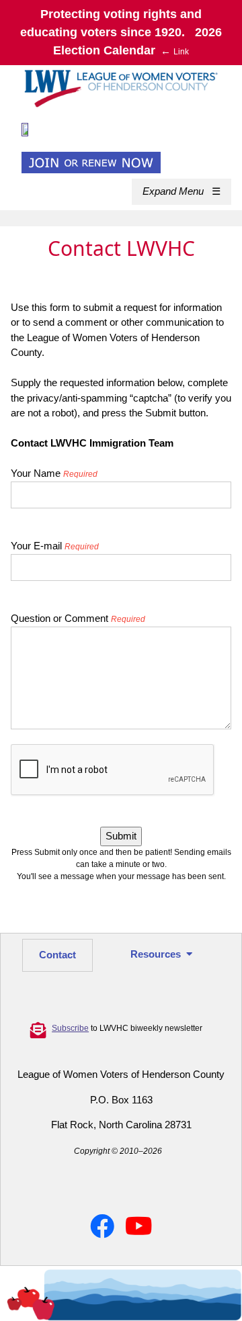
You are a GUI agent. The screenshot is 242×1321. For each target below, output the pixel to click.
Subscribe (70, 1028)
